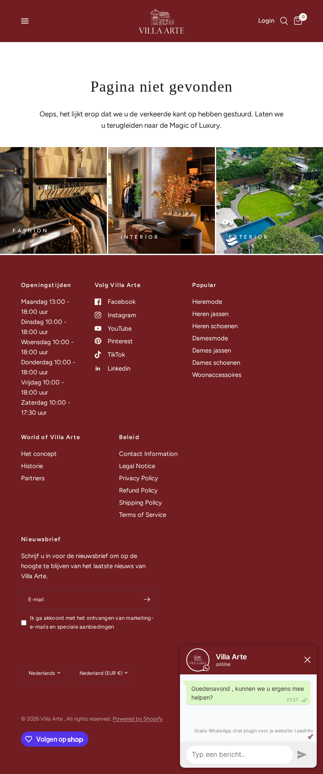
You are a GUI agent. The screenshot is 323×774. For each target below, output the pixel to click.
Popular (204, 285)
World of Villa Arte (51, 437)
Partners (33, 478)
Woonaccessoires (216, 375)
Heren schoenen (215, 326)
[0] (296, 21)
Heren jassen (210, 314)
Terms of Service (142, 515)
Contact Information (148, 454)
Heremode (207, 301)
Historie (32, 466)
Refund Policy (138, 490)
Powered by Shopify (138, 719)
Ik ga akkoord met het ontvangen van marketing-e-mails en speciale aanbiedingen (92, 622)
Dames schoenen (216, 362)
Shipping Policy (140, 502)
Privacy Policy (138, 478)
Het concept (39, 454)
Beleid (129, 437)
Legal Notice (137, 466)
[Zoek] (284, 21)
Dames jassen (211, 350)
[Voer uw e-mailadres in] (146, 600)
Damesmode (210, 338)
